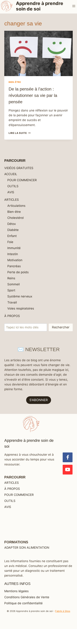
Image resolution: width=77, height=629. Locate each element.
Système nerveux (19, 296)
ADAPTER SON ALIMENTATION (26, 547)
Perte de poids (18, 272)
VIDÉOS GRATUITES (18, 168)
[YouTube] (68, 470)
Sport (11, 290)
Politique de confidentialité (23, 603)
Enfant (12, 236)
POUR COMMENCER (22, 180)
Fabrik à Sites (62, 611)
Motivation (14, 260)
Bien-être (15, 82)
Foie (10, 242)
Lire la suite (19, 133)
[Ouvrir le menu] (73, 6)
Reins (11, 278)
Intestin (12, 254)
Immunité (14, 248)
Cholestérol (15, 218)
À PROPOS (12, 316)
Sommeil (13, 284)
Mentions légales (16, 591)
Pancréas (14, 266)
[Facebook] (68, 457)
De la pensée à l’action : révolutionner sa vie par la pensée (33, 95)
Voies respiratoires (20, 308)
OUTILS (12, 186)
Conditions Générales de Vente (26, 597)
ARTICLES (11, 199)
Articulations (16, 205)
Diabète (13, 230)
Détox (11, 224)
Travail (12, 302)
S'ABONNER (38, 400)
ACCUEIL (10, 174)
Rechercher (60, 327)
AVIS (10, 192)
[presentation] (38, 53)
